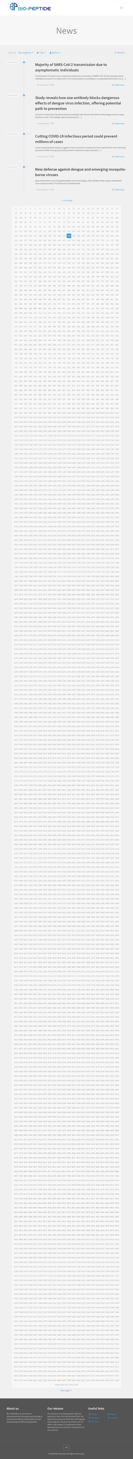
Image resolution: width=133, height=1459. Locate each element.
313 (35, 272)
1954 (98, 608)
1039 (35, 422)
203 (35, 249)
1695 (16, 558)
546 (97, 317)
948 (20, 404)
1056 (117, 422)
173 (102, 240)
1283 (45, 472)
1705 (64, 558)
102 (78, 226)
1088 (59, 431)
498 (78, 308)
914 (68, 394)
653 (83, 340)
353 (16, 281)
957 (64, 404)
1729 (74, 562)
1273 (102, 467)
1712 (98, 558)
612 (97, 331)
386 (68, 285)
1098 (107, 431)
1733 (93, 562)
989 (112, 408)
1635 (45, 544)
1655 (35, 549)
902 (116, 390)
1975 (93, 612)
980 (68, 408)
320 (68, 272)
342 (68, 276)
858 (116, 381)
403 (44, 290)
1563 (16, 531)
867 (54, 385)
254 (68, 258)
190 (78, 245)
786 (88, 367)
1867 (102, 590)
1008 (98, 413)
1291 (83, 472)
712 (49, 354)
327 (102, 272)
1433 (26, 503)
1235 (26, 463)
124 (78, 231)
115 (35, 231)
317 (54, 272)
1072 (88, 426)
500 (88, 308)
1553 (74, 526)
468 (40, 304)
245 (25, 258)
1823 (102, 581)
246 (30, 258)
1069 (74, 426)
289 (25, 267)
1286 (59, 472)
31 (54, 213)
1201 (74, 453)
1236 (30, 463)
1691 (102, 553)
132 (116, 231)
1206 (98, 453)
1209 (112, 453)
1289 (74, 472)
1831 (35, 585)
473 (64, 304)
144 (68, 235)
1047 (74, 422)
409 (73, 290)
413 (92, 290)
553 (25, 322)
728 (20, 358)
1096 (98, 431)
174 (107, 240)
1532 (78, 522)
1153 (54, 444)
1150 (40, 444)
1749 (64, 567)
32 (59, 213)
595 (16, 331)
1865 (93, 590)
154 (116, 235)
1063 (45, 426)
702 (107, 349)
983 (83, 408)
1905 (74, 599)
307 (112, 267)
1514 (98, 517)
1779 (102, 572)
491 (44, 308)
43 (112, 213)
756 (49, 363)
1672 (117, 549)
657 (102, 340)
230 (59, 254)
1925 (64, 603)
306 (107, 267)
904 (20, 394)
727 (16, 358)
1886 (88, 594)
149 (92, 235)
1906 (78, 599)
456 (88, 299)
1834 (50, 585)
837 (16, 381)
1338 (98, 481)
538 (59, 317)
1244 (69, 463)
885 (35, 390)
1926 (69, 603)
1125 (26, 440)
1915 (16, 603)
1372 (50, 490)
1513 (93, 517)
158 (30, 240)
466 (30, 304)
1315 (93, 476)
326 (97, 272)
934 (59, 399)
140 (49, 235)
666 (40, 344)
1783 (16, 576)
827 (73, 376)
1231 (112, 458)
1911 (102, 599)
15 (83, 208)
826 (68, 376)
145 (73, 235)
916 (78, 394)
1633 (35, 544)
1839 (74, 585)
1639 (64, 544)
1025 (74, 417)
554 (30, 322)
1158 (78, 444)
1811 (45, 581)
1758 (107, 567)
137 (35, 235)
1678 (40, 553)
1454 (21, 508)
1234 (21, 463)
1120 (107, 435)
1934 (107, 603)
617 (16, 335)
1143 (112, 440)
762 (78, 363)
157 (25, 240)
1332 (69, 481)
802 (59, 372)
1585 (16, 535)
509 (25, 313)
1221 (64, 458)
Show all (120, 52)
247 (35, 258)
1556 (88, 526)
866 (49, 385)
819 (35, 376)
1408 (117, 494)
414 (97, 290)
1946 (59, 608)
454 (78, 299)
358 (40, 281)
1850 (21, 590)
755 (44, 363)
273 (54, 263)
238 (97, 254)
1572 (59, 531)
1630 (21, 544)
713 (54, 354)
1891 (112, 594)
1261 (45, 467)
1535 (93, 522)
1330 (59, 481)
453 (73, 299)
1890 (107, 594)
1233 (16, 463)
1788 (40, 576)
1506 (59, 517)
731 (35, 358)
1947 (64, 608)
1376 (69, 490)
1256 (21, 467)
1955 (102, 608)
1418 (59, 499)
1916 (21, 603)
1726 (59, 562)
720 (88, 354)
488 (30, 308)
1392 (40, 494)
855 (102, 381)
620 (30, 335)
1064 (50, 426)
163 (54, 240)
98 (59, 226)
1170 (30, 449)
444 (30, 299)
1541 (16, 526)
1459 (45, 508)
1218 (50, 458)
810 (97, 372)
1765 (35, 572)
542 (78, 317)
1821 (93, 581)
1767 (45, 572)
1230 (107, 458)
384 (59, 285)
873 (83, 385)
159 (35, 240)
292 (40, 267)
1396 (59, 494)
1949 (74, 608)
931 (44, 399)
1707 (74, 558)
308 (116, 267)
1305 (45, 476)
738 (68, 358)
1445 (83, 503)
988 (107, 408)
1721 (35, 562)
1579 (93, 531)
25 (26, 213)
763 (83, 363)
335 (35, 276)
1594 (59, 535)
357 (35, 281)
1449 (102, 503)
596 (20, 331)
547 (102, 317)
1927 (74, 603)
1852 (30, 590)
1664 (78, 549)
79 (74, 222)
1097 (102, 431)
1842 (88, 585)
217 (102, 249)
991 (16, 413)
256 (78, 258)
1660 (59, 549)
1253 (112, 463)
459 (102, 299)
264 (116, 258)
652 (78, 340)
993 (25, 413)
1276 (117, 467)
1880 (59, 594)
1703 (54, 558)
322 (78, 272)
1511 (83, 517)
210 (68, 249)
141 (54, 235)
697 (83, 349)
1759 (112, 567)
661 (16, 344)
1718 (21, 562)
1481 (45, 513)
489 (35, 308)
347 (92, 276)
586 (78, 326)
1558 (98, 526)
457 (92, 299)
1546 (40, 526)
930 (40, 399)
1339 (102, 481)
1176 (59, 449)
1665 (83, 549)
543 (83, 317)
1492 (98, 513)
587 (83, 326)
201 (25, 249)
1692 (107, 553)
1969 (64, 612)
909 (44, 394)
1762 (21, 572)
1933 (102, 603)
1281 (35, 472)
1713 (102, 558)
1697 (26, 558)
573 (16, 326)
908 (40, 394)
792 (116, 367)
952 (40, 404)
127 (92, 231)
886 (40, 390)
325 (92, 272)
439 (112, 295)
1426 (98, 499)
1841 (83, 585)
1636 (50, 544)
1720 (30, 562)
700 (97, 349)
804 (68, 372)
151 (102, 235)
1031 (102, 417)
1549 (54, 526)
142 (59, 235)
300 (78, 267)
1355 (74, 485)
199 (16, 249)
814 (116, 372)
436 (97, 295)
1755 (93, 567)
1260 (40, 467)
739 (73, 358)
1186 (107, 449)
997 (44, 413)
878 (107, 385)
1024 (69, 417)
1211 (16, 458)
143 (64, 235)
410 (78, 290)
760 (68, 363)
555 (35, 322)
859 (16, 385)
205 (44, 249)
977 (54, 408)
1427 (102, 499)
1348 (40, 485)
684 (20, 349)
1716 (117, 558)
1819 (83, 581)
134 (20, 235)
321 (73, 272)
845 (54, 381)
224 (30, 254)
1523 (35, 522)
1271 (93, 467)
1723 (45, 562)
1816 (69, 581)
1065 (54, 426)
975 (44, 408)
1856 (50, 590)
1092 (78, 431)
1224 (78, 458)
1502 (40, 517)
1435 (35, 503)
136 (30, 235)
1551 (64, 526)
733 (44, 358)
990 (116, 408)
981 (73, 408)
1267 (74, 467)
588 (88, 326)
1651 (16, 549)
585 (73, 326)
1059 (26, 426)
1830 (30, 585)
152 (107, 235)
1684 (69, 553)
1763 (26, 572)
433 (83, 295)
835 (112, 376)
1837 (64, 585)
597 (25, 331)
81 (83, 222)
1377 (74, 490)
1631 (26, 544)
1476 (21, 513)
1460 (50, 508)
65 (112, 217)
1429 (112, 499)
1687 (83, 553)
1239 (45, 463)
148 (88, 235)
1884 (78, 594)
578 (40, 326)
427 (54, 295)
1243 (64, 463)
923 (112, 394)
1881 (64, 594)
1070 (78, 426)
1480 (40, 513)
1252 (107, 463)
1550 (59, 526)
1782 (117, 572)
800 (49, 372)
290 (30, 267)
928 (30, 399)
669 (54, 344)
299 (73, 267)
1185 (102, 449)
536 (49, 317)
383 (54, 285)
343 (73, 276)
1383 (102, 490)
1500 (30, 517)
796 (30, 372)
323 (83, 272)
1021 (54, 417)
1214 (30, 458)
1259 (35, 467)
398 (20, 290)
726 (116, 354)
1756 (98, 567)
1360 (98, 485)
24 (21, 213)
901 (112, 390)
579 (44, 326)
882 (20, 390)
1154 (59, 444)
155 (16, 240)
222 (20, 254)
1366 (21, 490)
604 (59, 331)
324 (88, 272)
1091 (74, 431)
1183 (93, 449)
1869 (112, 590)
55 (64, 217)
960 (78, 404)
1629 (16, 544)
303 (92, 267)
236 (88, 254)
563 (73, 322)
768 (107, 363)
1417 (54, 499)
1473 (112, 508)
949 (25, 404)
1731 (83, 562)
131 (112, 231)
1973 (83, 612)
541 (73, 317)
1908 (88, 599)
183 (44, 245)
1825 (112, 581)
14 (78, 208)
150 (97, 235)
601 (44, 331)
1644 (88, 544)
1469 (93, 508)
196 (107, 245)
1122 (117, 435)
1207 (102, 453)
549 (112, 317)
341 (64, 276)
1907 (83, 599)
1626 (107, 540)
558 (49, 322)
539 (64, 317)
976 (49, 408)
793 (16, 372)
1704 (59, 558)
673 (73, 344)
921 (102, 394)
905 (25, 394)
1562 (117, 526)
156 (20, 240)
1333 (74, 481)
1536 (98, 522)
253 (64, 258)
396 (116, 285)
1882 (69, 594)
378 (30, 285)
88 (117, 222)
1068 (69, 426)
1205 (93, 453)
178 (20, 245)
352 (116, 276)
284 (107, 263)
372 (107, 281)
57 (74, 217)
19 (102, 208)
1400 (78, 494)
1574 (69, 531)
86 (107, 222)
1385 (112, 490)
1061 (35, 426)
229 (54, 254)
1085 (45, 431)
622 (40, 335)
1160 (88, 444)
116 (40, 231)
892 (68, 390)
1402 (88, 494)
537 (54, 317)
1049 (83, 422)
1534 (88, 522)
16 (88, 208)
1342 (117, 481)
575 (25, 326)
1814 (59, 581)
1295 (102, 472)
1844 (98, 585)
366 (78, 281)
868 (59, 385)
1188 (117, 449)
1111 (64, 435)
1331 (64, 481)
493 (54, 308)
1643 (83, 544)
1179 (74, 449)
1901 (54, 599)
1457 (35, 508)
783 (73, 367)
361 (54, 281)
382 (49, 285)
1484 (59, 513)
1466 (78, 508)
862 (30, 385)
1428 (107, 499)
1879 (54, 594)
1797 (83, 576)
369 (92, 281)
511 (35, 313)
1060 (30, 426)
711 (44, 354)
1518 (117, 517)
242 (116, 254)
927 (25, 399)
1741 (26, 567)
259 (92, 258)
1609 (26, 540)
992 (20, 413)
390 (88, 285)
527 (112, 313)
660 (116, 340)
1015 (26, 417)
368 (88, 281)
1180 (78, 449)
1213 (26, 458)
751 (25, 363)
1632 (30, 544)
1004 (78, 413)
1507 (64, 517)
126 (88, 231)
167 (73, 240)
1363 (112, 485)
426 (49, 295)
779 (54, 367)
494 (59, 308)
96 (50, 226)
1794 (69, 576)
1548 (50, 526)
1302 (30, 476)
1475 (16, 513)
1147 (26, 444)
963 (92, 404)
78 (69, 222)
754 (40, 363)
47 (26, 217)
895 (83, 390)
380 (40, 285)
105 (92, 226)
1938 (21, 608)
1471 (102, 508)
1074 (98, 426)
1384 (107, 490)
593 (112, 326)
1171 (35, 449)
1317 (102, 476)
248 (40, 258)
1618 (69, 540)
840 (30, 381)
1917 (26, 603)
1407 (112, 494)
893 (73, 390)
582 (59, 326)
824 (59, 376)
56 (69, 217)
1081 (26, 431)
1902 (59, 599)
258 (88, 258)
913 (64, 394)
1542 (21, 526)
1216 (40, 458)
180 (30, 245)
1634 (40, 544)
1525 (45, 522)
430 (68, 295)
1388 (21, 494)
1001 (64, 413)
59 (83, 217)
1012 (117, 413)
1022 (59, 417)
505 (112, 308)
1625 (102, 540)
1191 (26, 453)
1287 (64, 472)
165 (64, 240)
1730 (78, 562)
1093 (83, 431)
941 (92, 399)
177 (16, 245)
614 (107, 331)
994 (30, 413)
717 (73, 354)
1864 (88, 590)
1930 (88, 603)
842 (40, 381)
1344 (21, 485)
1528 (59, 522)
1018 (40, 417)
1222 (69, 458)
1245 (74, 463)
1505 (54, 517)
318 (59, 272)
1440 (59, 503)
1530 (69, 522)
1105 (35, 435)
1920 (40, 603)
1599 (83, 535)
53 (54, 217)
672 (68, 344)
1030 (98, 417)
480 (97, 304)
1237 (35, 463)
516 (59, 313)
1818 (78, 581)
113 (25, 231)
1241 (54, 463)
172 (97, 240)
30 (50, 213)
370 (97, 281)
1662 (69, 549)
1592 (50, 535)
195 (102, 245)
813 (112, 372)
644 (40, 340)
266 (20, 263)
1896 (30, 599)
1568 (40, 531)
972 (30, 408)
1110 (59, 435)
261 (102, 258)
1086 (50, 431)
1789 (45, 576)
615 (112, 331)
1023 (64, 417)
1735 (102, 562)
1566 (30, 531)
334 (30, 276)
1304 (40, 476)
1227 (93, 458)
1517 (112, 517)
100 (68, 226)
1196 (50, 453)
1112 (69, 435)
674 (78, 344)
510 (30, 313)
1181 (83, 449)
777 (44, 367)
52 (50, 217)
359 (44, 281)
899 (102, 390)
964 (97, 404)
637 (112, 335)
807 (83, 372)
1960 (21, 612)
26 (30, 213)
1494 (107, 513)
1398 (69, 494)
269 (35, 263)
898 (97, 390)
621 (35, 335)
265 (16, 263)
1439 (54, 503)
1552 (69, 526)
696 (78, 349)
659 (112, 340)
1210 (117, 453)
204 (40, 249)
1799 (93, 576)
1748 (59, 567)
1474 (117, 508)
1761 (16, 572)
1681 (54, 553)
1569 (45, 531)
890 (59, 390)
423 (35, 295)
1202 (78, 453)
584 (68, 326)
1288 (69, 472)
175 (112, 240)
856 (107, 381)
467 (35, 304)
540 (68, 317)
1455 (26, 508)
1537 (102, 522)
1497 (16, 517)
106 (97, 226)
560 (59, 322)
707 (25, 354)
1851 (26, 590)
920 (97, 394)
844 (49, 381)
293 (44, 267)
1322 (21, 481)
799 (44, 372)
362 (59, 281)
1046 (69, 422)
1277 (16, 472)
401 (35, 290)
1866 (98, 590)
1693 (112, 553)
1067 (64, 426)
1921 (45, 603)
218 (107, 249)
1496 (117, 513)
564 (78, 322)
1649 (112, 544)
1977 (102, 612)
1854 (40, 590)
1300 (21, 476)
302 (88, 267)
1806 (21, 581)
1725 (54, 562)
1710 (88, 558)
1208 (107, 453)
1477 (26, 513)
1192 (30, 453)
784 (78, 367)
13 (74, 208)
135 (25, 235)
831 (92, 376)
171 (92, 240)
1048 (78, 422)
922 (107, 394)
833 (102, 376)
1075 (102, 426)
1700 (40, 558)
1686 (78, 553)
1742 (30, 567)
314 (40, 272)
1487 (74, 513)
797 (35, 372)
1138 (88, 440)
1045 (64, 422)
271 (44, 263)
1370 (40, 490)
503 (102, 308)
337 (44, 276)
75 (54, 222)
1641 (74, 544)
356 (30, 281)
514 (49, 313)
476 (78, 304)
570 (107, 322)
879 (112, 385)
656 (97, 340)
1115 (83, 435)
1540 (117, 522)
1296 (107, 472)
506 (116, 308)
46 (21, 217)
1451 (112, 503)
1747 (54, 567)
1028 (88, 417)
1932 (98, 603)
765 (92, 363)
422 (30, 295)
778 (49, 367)
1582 (107, 531)
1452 (117, 503)
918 (88, 394)
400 (30, 290)
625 (54, 335)
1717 (16, 562)
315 (44, 272)
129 (102, 231)
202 (30, 249)
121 (64, 231)
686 (30, 349)
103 (83, 226)
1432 (21, 503)
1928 (78, 603)
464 (20, 304)
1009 (102, 413)
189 (73, 245)
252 (59, 258)
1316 (98, 476)
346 (88, 276)
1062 (40, 426)
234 (78, 254)
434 (88, 295)
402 (40, 290)
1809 (35, 581)
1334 (78, 481)
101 (73, 226)
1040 (40, 422)
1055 (112, 422)
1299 (16, 476)
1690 (98, 553)
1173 (45, 449)
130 (107, 231)
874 (88, 385)
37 (83, 213)
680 (107, 344)
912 (59, 394)
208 (59, 249)
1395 (54, 494)
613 (102, 331)
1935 (112, 603)
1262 (50, 467)
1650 (117, 544)
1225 (83, 458)
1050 (88, 422)
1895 (26, 599)
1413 (35, 499)
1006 (88, 413)
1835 (54, 585)
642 (30, 340)
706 (20, 354)
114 (30, 231)
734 (49, 358)
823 (54, 376)
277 (73, 263)
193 (92, 245)
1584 (117, 531)
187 (64, 245)
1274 (107, 467)
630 (78, 335)
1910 (98, 599)
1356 (78, 485)
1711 (93, 558)
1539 (112, 522)
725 (112, 354)
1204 (88, 453)
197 (112, 245)
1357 (83, 485)
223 (25, 254)
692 (59, 349)
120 (59, 231)
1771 (64, 572)
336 (40, 276)
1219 (54, 458)
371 (102, 281)
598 (30, 331)
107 (102, 226)
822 (49, 376)
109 (112, 226)
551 (16, 322)
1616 (59, 540)
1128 (40, 440)
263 (112, 258)
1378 (78, 490)
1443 (74, 503)
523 (92, 313)
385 (64, 285)
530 (20, 317)
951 (35, 404)
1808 (30, 581)
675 (83, 344)
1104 (30, 435)
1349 (45, 485)
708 (30, 354)
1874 (30, 594)
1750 (69, 567)
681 (112, 344)
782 (68, 367)
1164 (107, 444)
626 (59, 335)
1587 (26, 535)
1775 (83, 572)
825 (64, 376)
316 (49, 272)
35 (74, 213)
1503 (45, 517)
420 (20, 295)
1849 (16, 590)
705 (16, 354)
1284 (50, 472)
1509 (74, 517)
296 (59, 267)
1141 (102, 440)
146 (78, 235)
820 (40, 376)
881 (16, 390)
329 (112, 272)
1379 (83, 490)
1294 (98, 472)
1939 (26, 608)
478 (88, 304)
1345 (26, 485)
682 (116, 344)
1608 (21, 540)
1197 (54, 453)
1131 (54, 440)
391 (92, 285)
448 (49, 299)
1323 (26, 481)
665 (35, 344)
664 (30, 344)
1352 (59, 485)
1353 (64, 485)
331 (16, 276)
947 (16, 404)
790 (107, 367)
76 (59, 222)
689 (44, 349)
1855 (45, 590)
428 (59, 295)
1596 (69, 535)
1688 (88, 553)
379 (35, 285)
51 (45, 217)
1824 (107, 581)
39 (93, 213)
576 (30, 326)
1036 (21, 422)
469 (44, 304)
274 (59, 263)
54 (59, 217)
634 (97, 335)
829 (83, 376)
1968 (59, 612)
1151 (45, 444)
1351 (54, 485)
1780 (107, 572)
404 (49, 290)
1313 (83, 476)
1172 (40, 449)
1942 (40, 608)
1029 (93, 417)
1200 (69, 453)
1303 (35, 476)
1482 (50, 513)
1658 (50, 549)
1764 (30, 572)
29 (45, 213)
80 (78, 222)
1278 (21, 472)
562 (68, 322)
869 (64, 385)
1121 (112, 435)
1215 (35, 458)
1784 (21, 576)
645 (44, 340)
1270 (88, 467)
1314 (88, 476)
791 (112, 367)
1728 (69, 562)
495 (64, 308)
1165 (112, 444)
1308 (59, 476)
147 (83, 235)
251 (54, 258)
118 (49, 231)
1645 (93, 544)
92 (30, 226)
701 (102, 349)
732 (40, 358)
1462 (59, 508)
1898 (40, 599)
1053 (102, 422)
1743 (35, 567)
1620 (78, 540)
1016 (30, 417)
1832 (40, 585)
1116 (88, 435)
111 (16, 231)
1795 (74, 576)
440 (116, 295)
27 (35, 213)
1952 (88, 608)
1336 (88, 481)
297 (64, 267)
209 (64, 249)
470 (49, 304)
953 (44, 404)
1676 (30, 553)
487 (25, 308)
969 (16, 408)
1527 (54, 522)
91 (26, 226)
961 (83, 404)
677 (92, 344)
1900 (50, 599)
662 (20, 344)
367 (83, 281)
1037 (26, 422)
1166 (117, 444)
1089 (64, 431)
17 (93, 208)
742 (88, 358)
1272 (98, 467)
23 (16, 213)
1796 (78, 576)
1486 (69, 513)
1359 (93, 485)
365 (73, 281)
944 (107, 399)
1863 (83, 590)
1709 (83, 558)
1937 (16, 608)
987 (102, 408)
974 (40, 408)
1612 (40, 540)
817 (25, 376)
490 (40, 308)
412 (88, 290)
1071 (83, 426)
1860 (69, 590)
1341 (112, 481)
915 (73, 394)
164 (59, 240)
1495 (112, 513)
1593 (54, 535)
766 (97, 363)
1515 (102, 517)
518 (68, 313)
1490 (88, 513)
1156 (69, 444)
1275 (112, 467)
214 (88, 249)
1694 (117, 553)
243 (16, 258)
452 (68, 299)
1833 (45, 585)
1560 (107, 526)
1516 (107, 517)
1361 (102, 485)
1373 (54, 490)
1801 (102, 576)
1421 (74, 499)
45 (16, 217)
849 (73, 381)
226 (40, 254)
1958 (117, 608)
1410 (21, 499)
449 (54, 299)
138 (40, 235)
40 (98, 213)
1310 (69, 476)
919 (92, 394)
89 (16, 226)
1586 (21, 535)
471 (54, 304)
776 (40, 367)
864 (40, 385)
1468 (88, 508)
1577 (83, 531)
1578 (88, 531)
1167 (16, 449)
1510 (78, 517)
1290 (78, 472)
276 (68, 263)
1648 (107, 544)
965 (102, 404)
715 (64, 354)
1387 (16, 494)
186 (59, 245)
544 (88, 317)
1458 (40, 508)
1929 (83, 603)
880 (116, 385)
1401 (83, 494)
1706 (69, 558)
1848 (117, 585)
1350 (50, 485)
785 (83, 367)
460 (107, 299)
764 (88, 363)
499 (83, 308)
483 (112, 304)
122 (68, 231)
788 (97, 367)
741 (83, 358)
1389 (26, 494)
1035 (16, 422)
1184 (98, 449)
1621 (83, 540)
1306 (50, 476)
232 (68, 254)
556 (40, 322)
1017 (35, 417)
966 (107, 404)
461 (112, 299)
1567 (35, 531)
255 (73, 258)
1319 (112, 476)
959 (73, 404)
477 (83, 304)
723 (102, 354)
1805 (16, 581)
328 (107, 272)
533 (35, 317)
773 (25, 367)
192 (88, 245)
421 (25, 295)
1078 (117, 426)
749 (16, 363)
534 (40, 317)
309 (16, 272)
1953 (93, 608)
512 (40, 313)
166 (68, 240)
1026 (78, 417)
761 (73, 363)
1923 (54, 603)
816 (20, 376)
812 (107, 372)
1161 (93, 444)
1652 (21, 549)
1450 (107, 503)
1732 (88, 562)
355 (25, 281)
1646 (98, 544)
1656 (40, 549)
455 (83, 299)
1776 (88, 572)
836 (116, 376)
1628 (117, 540)
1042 (50, 422)
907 (35, 394)
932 (49, 399)
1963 (35, 612)
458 (97, 299)
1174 (50, 449)
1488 (78, 513)
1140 (98, 440)
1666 (88, 549)
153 (112, 235)
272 (49, 263)
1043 (54, 422)
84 (98, 222)
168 (78, 240)
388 (78, 285)
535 (44, 317)
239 (102, 254)
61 (93, 217)
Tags (42, 52)
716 (68, 354)
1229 (102, 458)
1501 (35, 517)
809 (92, 372)
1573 (64, 531)
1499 (26, 517)
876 (97, 385)
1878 (50, 594)
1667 (93, 549)
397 (16, 290)
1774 (78, 572)
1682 (59, 553)
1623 (93, 540)
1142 (107, 440)
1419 (64, 499)
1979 (112, 612)
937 (73, 399)
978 (59, 408)
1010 (107, 413)
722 (97, 354)
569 (102, 322)
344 (78, 276)
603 (54, 331)
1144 (117, 440)
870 (68, 385)
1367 (26, 490)
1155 (64, 444)
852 (88, 381)
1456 (30, 508)
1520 (21, 522)
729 (25, 358)
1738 (117, 562)
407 (64, 290)
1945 (54, 608)
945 (112, 399)
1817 (74, 581)
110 (116, 226)
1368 (30, 490)
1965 (45, 612)
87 (112, 222)
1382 (98, 490)
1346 (30, 485)
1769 (54, 572)
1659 (54, 549)
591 (102, 326)
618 (20, 335)
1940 (30, 608)
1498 (21, 517)
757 (54, 363)
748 (116, 358)
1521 (26, 522)
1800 (98, 576)
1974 (88, 612)
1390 (30, 494)
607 (73, 331)
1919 (35, 603)
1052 (98, 422)
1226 (88, 458)
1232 (117, 458)
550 (116, 317)
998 (49, 413)
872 (78, 385)
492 (49, 308)
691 (54, 349)
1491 (93, 513)
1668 (98, 549)
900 (107, 390)
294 (49, 267)
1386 (117, 490)
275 (64, 263)
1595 (64, 535)
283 (102, 263)
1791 (54, 576)
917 (83, 394)
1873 (26, 594)
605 (64, 331)
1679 (45, 553)
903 (16, 394)
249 (44, 258)
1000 (59, 413)
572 (116, 322)
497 (73, 308)
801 (54, 372)
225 (35, 254)
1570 (50, 531)
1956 (107, 608)
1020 (50, 417)
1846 (107, 585)
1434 (30, 503)
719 (83, 354)
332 (20, 276)
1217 (45, 458)
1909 (93, 599)
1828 (21, 585)
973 (35, 408)
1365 (16, 490)
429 (64, 295)
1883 (74, 594)
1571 (54, 531)
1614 (50, 540)
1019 (45, 417)
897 (92, 390)
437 (102, 295)
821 (44, 376)
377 (25, 285)
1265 (64, 467)
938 (78, 399)
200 (20, 249)
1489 (83, 513)
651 (73, 340)
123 (73, 231)
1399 (74, 494)
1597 (74, 535)
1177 (64, 449)
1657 (45, 549)
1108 (50, 435)
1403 (93, 494)
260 (97, 258)
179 (25, 245)
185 (54, 245)
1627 (112, 540)
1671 (112, 549)
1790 (50, 576)
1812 (50, 581)
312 (30, 272)
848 (68, 381)
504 (107, 308)
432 (78, 295)
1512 (88, 517)
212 (78, 249)
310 (20, 272)
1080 (21, 431)
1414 (40, 499)
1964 (40, 612)
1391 (35, 494)
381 (44, 285)
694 (68, 349)
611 (92, 331)
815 (16, 376)
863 (35, 385)
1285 (54, 472)
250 (49, 258)
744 (97, 358)
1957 (112, 608)
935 (64, 399)
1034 (117, 417)
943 (102, 399)
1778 (98, 572)
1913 (112, 599)
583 (64, 326)
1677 (35, 553)
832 (97, 376)
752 (30, 363)
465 (25, 304)
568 (97, 322)
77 (64, 222)
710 (40, 354)
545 (92, 317)
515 (54, 313)
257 (83, 258)
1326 (40, 481)
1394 (50, 494)
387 (73, 285)
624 (49, 335)
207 (54, 249)
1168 (21, 449)
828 (78, 376)
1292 (88, 472)
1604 (107, 535)
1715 (112, 558)
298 (68, 267)
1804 (117, 576)
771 (16, 367)
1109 (54, 435)
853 (92, 381)
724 (107, 354)
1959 (16, 612)
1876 (40, 594)
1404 (98, 494)
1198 (59, 453)
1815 (64, 581)
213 (83, 249)
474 (68, 304)
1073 (93, 426)
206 (49, 249)
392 (97, 285)
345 (83, 276)
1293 (93, 472)
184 (49, 245)
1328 (50, 481)
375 (16, 285)
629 (73, 335)
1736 (107, 562)
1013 (16, 417)
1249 (93, 463)
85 (102, 222)
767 (102, 363)
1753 (83, 567)
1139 (93, 440)
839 (25, 381)
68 (21, 222)
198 (116, 245)
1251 (102, 463)
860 (20, 385)
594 (116, 326)
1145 (16, 444)
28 (40, 213)
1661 (64, 549)
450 (59, 299)
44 (117, 213)
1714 (107, 558)
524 (97, 313)
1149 (35, 444)
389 (83, 285)
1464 (69, 508)
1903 (64, 599)
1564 (21, 531)
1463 (64, 508)
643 (35, 340)
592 (107, 326)
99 (64, 226)
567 (92, 322)
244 (20, 258)
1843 (93, 585)
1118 (98, 435)
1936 (117, 603)
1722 (40, 562)
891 (64, 390)
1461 (54, 508)
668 (49, 344)
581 (54, 326)
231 (64, 254)
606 (68, 331)
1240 (50, 463)
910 (49, 394)
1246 (78, 463)
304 (97, 267)
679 (102, 344)
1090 (69, 431)
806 (78, 372)
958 (68, 404)
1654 (30, 549)
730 (30, 358)
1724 (50, 562)
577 (35, 326)
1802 (107, 576)
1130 (50, 440)
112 (20, 231)
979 (64, 408)
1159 (83, 444)
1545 (35, 526)
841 (35, 381)
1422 (78, 499)
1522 (30, 522)
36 (78, 213)
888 (49, 390)
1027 (83, 417)
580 (49, 326)
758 (59, 363)
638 (116, 335)
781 (64, 367)
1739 (16, 567)
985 (92, 408)
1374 (59, 490)
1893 (16, 599)
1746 (50, 567)
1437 (45, 503)
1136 (78, 440)
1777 (93, 572)
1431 (16, 503)
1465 (74, 508)
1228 (98, 458)
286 (116, 263)
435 (92, 295)
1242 (59, 463)
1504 (50, 517)
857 (112, 381)
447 (44, 299)
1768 (50, 572)
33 (64, 213)
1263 (54, 467)
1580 (98, 531)
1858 (59, 590)
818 (30, 376)
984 (88, 408)
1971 (74, 612)
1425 (93, 499)
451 (64, 299)
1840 (78, 585)
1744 (40, 567)
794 (20, 372)
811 (102, 372)
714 (59, 354)
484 (116, 304)
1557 (93, 526)
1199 (64, 453)
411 (83, 290)
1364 (117, 485)
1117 (93, 435)
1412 (30, 499)
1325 (35, 481)
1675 (26, 553)
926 (20, 399)
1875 (35, 594)
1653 (26, 549)
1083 (35, 431)
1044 (59, 422)
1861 (74, 590)
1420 (69, 499)
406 (59, 290)
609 (83, 331)
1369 (35, 490)
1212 (21, 458)
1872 (21, 594)
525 (102, 313)
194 (97, 245)
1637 (54, 544)
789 (102, 367)
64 (107, 217)
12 (69, 208)
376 (20, 285)
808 (88, 372)
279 (83, 263)
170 (88, 240)
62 (98, 217)
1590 (40, 535)
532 (30, 317)
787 (92, 367)
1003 (74, 413)
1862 (78, 590)
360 (49, 281)
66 (117, 217)
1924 (59, 603)
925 (16, 399)
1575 (74, 531)
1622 (88, 540)
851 (83, 381)
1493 (102, 513)
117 (44, 231)
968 (116, 404)
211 (73, 249)
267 (25, 263)
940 (88, 399)
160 (40, 240)
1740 (21, 567)
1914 (117, 599)
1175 (54, 449)
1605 (112, 535)
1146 (21, 444)
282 (97, 263)
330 (116, 272)
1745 (45, 567)
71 (35, 222)
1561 (112, 526)
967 (112, 404)
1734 (98, 562)
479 (92, 304)
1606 (117, 535)
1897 (35, 599)
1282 (40, 472)
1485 (64, 513)
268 (30, 263)
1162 (98, 444)
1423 (83, 499)
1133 (64, 440)
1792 (59, 576)
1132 (59, 440)
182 (40, 245)
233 (73, 254)
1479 (35, 513)
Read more (119, 85)
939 (83, 399)
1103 (26, 435)
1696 (21, 558)
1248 (88, 463)
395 (112, 285)
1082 (30, 431)
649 (64, 340)
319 (64, 272)
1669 (102, 549)
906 (30, 394)
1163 (102, 444)
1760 (117, 567)
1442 (69, 503)
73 (45, 222)
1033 (112, 417)
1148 (30, 444)
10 (59, 208)
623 (44, 335)
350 (107, 276)
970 (20, 408)
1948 (69, 608)
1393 (45, 494)
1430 (117, 499)
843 (44, 381)
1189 (16, 453)
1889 (102, 594)
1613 (45, 540)
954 (49, 404)
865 (44, 385)
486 (20, 308)
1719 (26, 562)
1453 (16, 508)
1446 (88, 503)
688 (40, 349)
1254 (117, 463)
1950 (78, 608)
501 (92, 308)
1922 (50, 603)
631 (83, 335)
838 (20, 381)
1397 (64, 494)
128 (97, 231)
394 (107, 285)
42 (107, 213)
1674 (21, 553)
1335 (83, 481)
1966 (50, 612)
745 (102, 358)
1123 (16, 440)
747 (112, 358)
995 (35, 413)
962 (88, 404)
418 (116, 290)
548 (107, 317)
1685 (74, 553)
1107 (45, 435)
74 (50, 222)
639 (16, 340)
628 (68, 335)
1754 (88, 567)
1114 (78, 435)
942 (97, 399)
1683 (64, 553)
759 (64, 363)
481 (102, 304)
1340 (107, 481)
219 (112, 249)
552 (20, 322)
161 (44, 240)
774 (30, 367)
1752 (78, 567)
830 (88, 376)
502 (97, 308)
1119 (102, 435)
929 (35, 399)
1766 (40, 572)
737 (64, 358)
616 (116, 331)
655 (92, 340)
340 (59, 276)
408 (68, 290)
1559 (102, 526)
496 (68, 308)
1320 (117, 476)
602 (49, 331)
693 (64, 349)
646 (49, 340)
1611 (35, 540)
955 (54, 404)
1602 (98, 535)
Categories (26, 52)
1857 (54, 590)
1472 (107, 508)
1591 (45, 535)
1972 (78, 612)
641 (25, 340)
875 (92, 385)
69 (26, 222)
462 (116, 299)
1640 (69, 544)
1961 (26, 612)
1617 (64, 540)
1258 (30, 467)
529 (16, 317)
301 (83, 267)
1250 (98, 463)
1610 (30, 540)
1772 (69, 572)
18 (98, 208)
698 (88, 349)
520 (78, 313)
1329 (54, 481)
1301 (26, 476)
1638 (59, 544)
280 (88, 263)
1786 (30, 576)
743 (92, 358)
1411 (26, 499)
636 (107, 335)
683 (16, 349)
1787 (35, 576)
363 (64, 281)
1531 (74, 522)
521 (83, 313)
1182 (88, 449)
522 (88, 313)
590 (97, 326)
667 (44, 344)
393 (102, 285)
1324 (30, 481)
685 (25, 349)
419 (16, 295)
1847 (112, 585)
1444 (78, 503)
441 (16, 299)
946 (116, 399)
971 (25, 408)
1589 (35, 535)
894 (78, 390)
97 (54, 226)
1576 (78, 531)
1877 (45, 594)
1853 (35, 590)
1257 (26, 467)
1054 (107, 422)
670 (59, 344)
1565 (26, 531)
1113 (74, 435)
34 (69, 213)
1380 (88, 490)
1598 (78, 535)
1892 (117, 594)
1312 (78, 476)
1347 (35, 485)
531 (25, 317)
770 (116, 363)
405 (54, 290)
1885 (83, 594)
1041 (45, 422)
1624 (98, 540)
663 (25, 344)
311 (25, 272)
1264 (59, 467)
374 (116, 281)
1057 (16, 426)
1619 (74, 540)
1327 (45, 481)
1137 (83, 440)
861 (25, 385)
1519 (16, 522)
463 (16, 304)
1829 (26, 585)
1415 (45, 499)
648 (59, 340)
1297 (112, 472)
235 (83, 254)
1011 (112, 413)
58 (78, 217)
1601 (93, 535)
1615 (54, 540)
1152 (50, 444)
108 (107, 226)
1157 (74, 444)
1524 (40, 522)
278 (78, 263)
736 (59, 358)
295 (54, 267)
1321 (16, 481)
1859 (64, 590)
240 (107, 254)
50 (40, 217)
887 (44, 390)
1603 (102, 535)
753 (35, 363)
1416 (50, 499)
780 (59, 367)
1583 (112, 531)
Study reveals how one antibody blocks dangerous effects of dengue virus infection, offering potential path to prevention (78, 103)
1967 (54, 612)
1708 (78, 558)
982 (78, 408)
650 (68, 340)
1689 (93, 553)
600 (40, 331)
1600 (88, 535)
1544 (30, 526)
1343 (16, 485)
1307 (54, 476)
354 (20, 281)
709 (35, 354)
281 (92, 263)
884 (30, 390)
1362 (107, 485)
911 (54, 394)
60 (88, 217)
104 (88, 226)
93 (35, 226)
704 (116, 349)
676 (88, 344)
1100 (117, 431)
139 (44, 235)
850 (78, 381)
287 (16, 267)
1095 (93, 431)
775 (35, 367)
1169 (26, 449)
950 (30, 404)
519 (73, 313)
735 (54, 358)
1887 (93, 594)
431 (73, 295)
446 (40, 299)
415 (102, 290)
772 (20, 367)
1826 (117, 581)
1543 (26, 526)
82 (88, 222)
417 (112, 290)
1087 (54, 431)
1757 (102, 567)
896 (88, 390)
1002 (69, 413)
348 (97, 276)
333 (25, 276)
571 (112, 322)
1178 (69, 449)
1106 (40, 435)
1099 (112, 431)
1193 (35, 453)
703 (112, 349)
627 (64, 335)
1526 (50, 522)
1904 (69, 599)
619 (25, 335)
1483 (54, 513)
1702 (50, 558)
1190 (21, 453)
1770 (59, 572)
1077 (112, 426)
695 (73, 349)
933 (54, 399)
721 (92, 354)
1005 (83, 413)
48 (30, 217)
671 (64, 344)
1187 (112, 449)
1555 (83, 526)
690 (49, 349)
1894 (21, 599)
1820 (88, 581)
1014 (21, 417)
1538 (107, 522)
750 (20, 363)
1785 (26, 576)
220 (116, 249)
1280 (30, 472)
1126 (30, 440)
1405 (102, 494)
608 (78, 331)
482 (107, 304)
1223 (74, 458)
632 (88, 335)
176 (116, 240)
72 (40, 222)
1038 (30, 422)
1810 (40, 581)
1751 (74, 567)
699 (92, 349)
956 (59, 404)
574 (20, 326)
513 (44, 313)
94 (40, 226)
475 (73, 304)
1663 (74, 549)
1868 (107, 590)
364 (68, 281)
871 (73, 385)
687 (35, 349)
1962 (30, 612)
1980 (117, 612)
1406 (107, 494)
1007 (93, 413)
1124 (21, 440)
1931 (93, 603)
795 (25, 372)
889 (54, 390)
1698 (30, 558)
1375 (64, 490)
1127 (35, 440)
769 (112, 363)
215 (92, 249)
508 (20, 313)
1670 (107, 549)
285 (112, 263)
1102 (21, 435)
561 (64, 322)
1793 (64, 576)
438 (107, 295)
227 (44, 254)
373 (112, 281)
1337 (93, 481)
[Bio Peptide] (30, 8)
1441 (64, 503)
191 (83, 245)
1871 (16, 594)
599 (35, 331)
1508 (69, 517)
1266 (69, 467)
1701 (45, 558)
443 (25, 299)
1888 (98, 594)
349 (102, 276)
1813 (54, 581)
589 (92, 326)
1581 (102, 531)
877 (102, 385)
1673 (16, 553)
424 (40, 295)
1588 (30, 535)
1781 (112, 572)
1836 (59, 585)
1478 (30, 513)
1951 (83, 608)
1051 (93, 422)
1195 (45, 453)
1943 (45, 608)
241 (112, 254)
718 (78, 354)
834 (107, 376)
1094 (88, 431)
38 (88, 213)
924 (116, 394)
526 (107, 313)
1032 (107, 417)
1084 (40, 431)
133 (16, 235)
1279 (26, 472)
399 (25, 290)
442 (20, 299)
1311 (74, 476)
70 (30, 222)
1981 (16, 617)
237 (92, 254)
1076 (107, 426)
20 (107, 208)
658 (107, 340)
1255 (16, 467)
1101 (16, 435)
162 (49, 240)
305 (102, 267)
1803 (112, 576)
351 (112, 276)
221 (16, 254)
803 (64, 372)
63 (102, 217)
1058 (21, 426)
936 (68, 399)
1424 (88, 499)
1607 (16, 540)
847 (64, 381)
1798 (88, 576)
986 (97, 408)
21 (112, 208)
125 (83, 231)
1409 (16, 499)
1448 (98, 503)
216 (97, 249)
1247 (83, 463)
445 (35, 299)
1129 (45, 440)
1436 (40, 503)
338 (49, 276)
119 (54, 231)
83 (93, 222)
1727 (64, 562)
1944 (50, 608)
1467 (83, 508)
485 (16, 308)
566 (88, 322)
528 (116, 313)
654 (88, 340)
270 (40, 263)
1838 (69, 585)
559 (54, 322)
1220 (59, 458)
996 (40, 413)
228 (49, 254)
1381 (93, 490)
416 (107, 290)
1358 (88, 485)
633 (92, 335)
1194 (40, 453)
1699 (35, 558)
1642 (78, 544)
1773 (74, 572)
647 (54, 340)
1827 (16, 585)
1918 (30, 603)
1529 (64, 522)
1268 (78, 467)
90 (21, 226)
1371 (45, 490)
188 (68, 245)
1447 (93, 503)
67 (16, 222)
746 (107, 358)
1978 (107, 612)
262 (107, 258)
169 (83, 240)
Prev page (68, 200)
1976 (98, 612)
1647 (102, 544)
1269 (83, 467)
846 (59, 381)
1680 (50, 553)
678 (97, 344)
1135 (74, 440)
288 (20, 267)
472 (59, 304)
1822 (98, 581)
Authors (55, 52)
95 (45, 226)
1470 (98, 508)
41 (102, 213)
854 (97, 381)
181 (35, 245)
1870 (117, 590)
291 (35, 267)
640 (20, 340)
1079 (16, 431)
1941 (35, 608)
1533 (83, 522)
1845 (102, 585)
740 (78, 358)
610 (88, 331)
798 (40, 372)
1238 (40, 463)
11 (64, 208)
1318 (107, 476)
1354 (69, 485)
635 (102, 335)
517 (64, 313)
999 (54, 413)
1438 (50, 503)
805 (73, 372)
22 (117, 208)
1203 (83, 453)
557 (44, 322)
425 (44, 295)
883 (25, 390)
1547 (45, 526)
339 (54, 276)
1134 (69, 440)
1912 (107, 599)
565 (83, 322)
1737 (112, 562)
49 (35, 217)
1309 (64, 476)
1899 (45, 599)
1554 (78, 526)
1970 (69, 612)
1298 (117, 472)
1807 (26, 581)
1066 (59, 426)
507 (16, 313)
